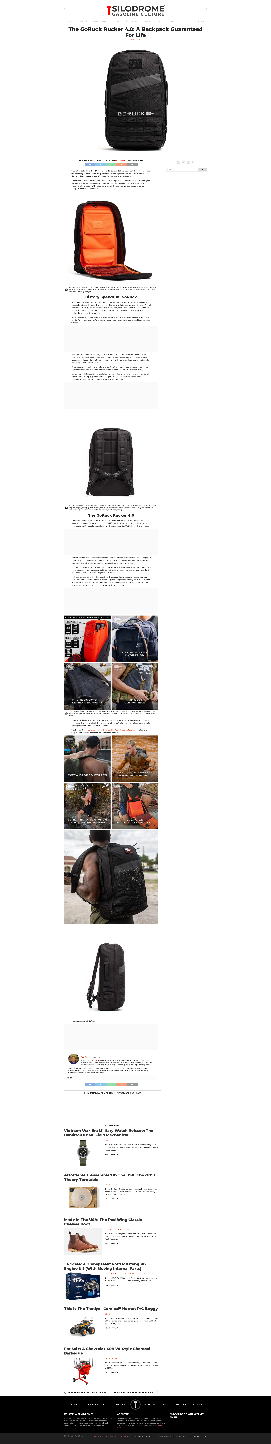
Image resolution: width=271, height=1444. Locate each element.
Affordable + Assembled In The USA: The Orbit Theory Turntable (109, 1177)
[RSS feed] (65, 9)
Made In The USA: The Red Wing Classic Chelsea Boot (103, 1221)
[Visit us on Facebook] (178, 162)
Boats (119, 21)
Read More (111, 1154)
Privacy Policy (99, 1436)
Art (189, 21)
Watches (116, 1140)
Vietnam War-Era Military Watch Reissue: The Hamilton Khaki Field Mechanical (108, 1132)
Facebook (149, 1404)
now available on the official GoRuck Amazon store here (112, 730)
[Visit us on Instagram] (188, 162)
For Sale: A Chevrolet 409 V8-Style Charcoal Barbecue (107, 1351)
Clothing (175, 21)
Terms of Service (116, 1436)
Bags (132, 40)
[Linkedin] (71, 1078)
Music (115, 1185)
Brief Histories (97, 1404)
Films (147, 21)
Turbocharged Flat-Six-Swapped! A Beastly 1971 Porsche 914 (88, 1392)
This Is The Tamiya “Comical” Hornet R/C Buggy (111, 1308)
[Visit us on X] (183, 162)
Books (201, 21)
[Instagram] (68, 1078)
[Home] (136, 10)
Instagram (198, 1404)
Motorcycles (99, 21)
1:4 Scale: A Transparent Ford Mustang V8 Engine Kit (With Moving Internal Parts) (105, 1266)
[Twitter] (74, 1078)
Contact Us (130, 1436)
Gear (160, 21)
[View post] (83, 1152)
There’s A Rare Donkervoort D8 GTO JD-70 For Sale (136, 1392)
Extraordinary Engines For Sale (121, 1274)
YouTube (181, 1404)
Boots (108, 1229)
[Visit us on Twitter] (72, 1436)
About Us (119, 1404)
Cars (80, 21)
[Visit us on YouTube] (68, 1436)
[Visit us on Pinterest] (76, 1436)
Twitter (165, 1404)
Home (68, 21)
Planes (134, 21)
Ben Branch (120, 160)
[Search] (206, 9)
